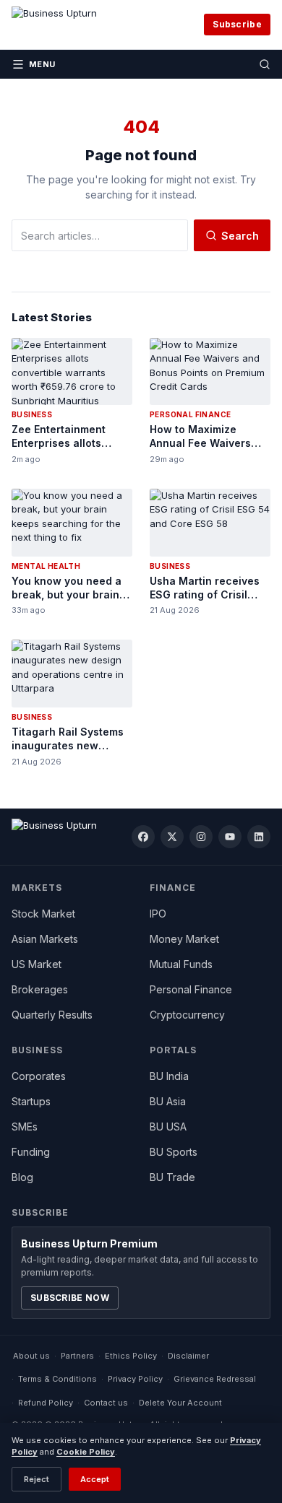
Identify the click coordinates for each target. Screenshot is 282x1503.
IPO (158, 913)
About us (31, 1356)
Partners (77, 1356)
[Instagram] (201, 836)
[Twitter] (172, 836)
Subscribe (237, 24)
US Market (36, 964)
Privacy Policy (135, 1379)
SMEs (25, 1126)
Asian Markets (45, 939)
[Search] (264, 64)
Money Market (184, 939)
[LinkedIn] (258, 836)
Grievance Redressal (215, 1379)
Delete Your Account (180, 1403)
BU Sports (173, 1152)
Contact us (106, 1403)
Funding (31, 1152)
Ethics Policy (131, 1356)
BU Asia (168, 1101)
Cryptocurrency (187, 1014)
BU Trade (172, 1177)
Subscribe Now (69, 1297)
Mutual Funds (181, 964)
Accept (94, 1479)
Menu (42, 64)
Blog (22, 1177)
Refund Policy (45, 1403)
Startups (31, 1101)
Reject (36, 1479)
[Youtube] (230, 836)
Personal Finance (191, 989)
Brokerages (40, 989)
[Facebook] (143, 836)
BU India (169, 1076)
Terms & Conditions (57, 1379)
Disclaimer (188, 1356)
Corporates (39, 1076)
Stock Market (43, 913)
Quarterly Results (52, 1014)
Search (240, 236)
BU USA (168, 1126)
